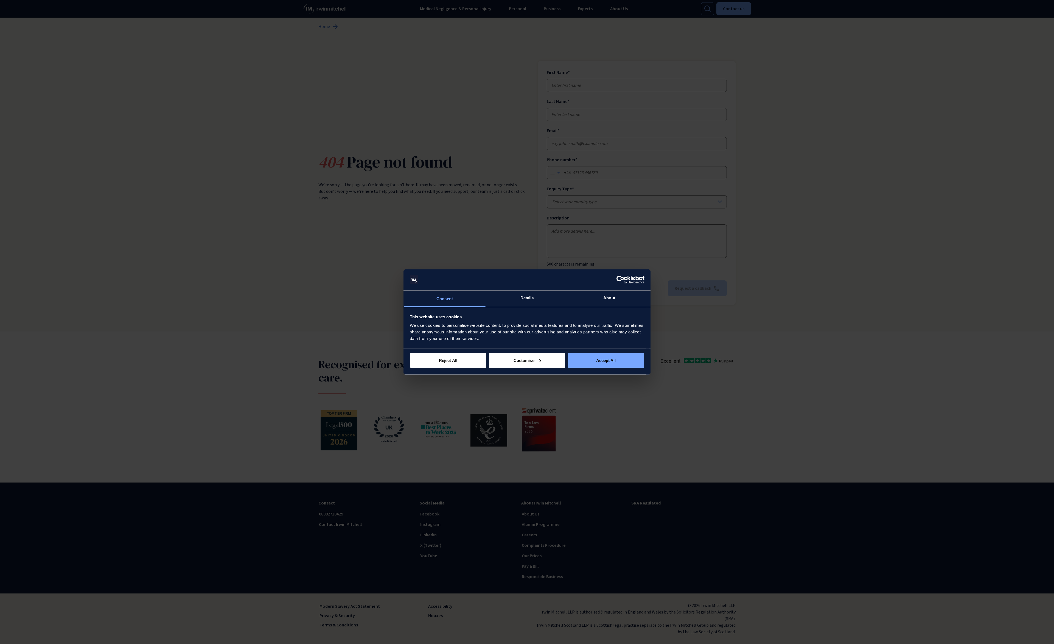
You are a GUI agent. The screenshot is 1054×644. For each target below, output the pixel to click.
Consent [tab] (444, 298)
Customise (524, 360)
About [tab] (609, 297)
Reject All (448, 360)
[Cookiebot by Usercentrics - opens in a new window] (620, 280)
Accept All (606, 360)
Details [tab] (527, 297)
